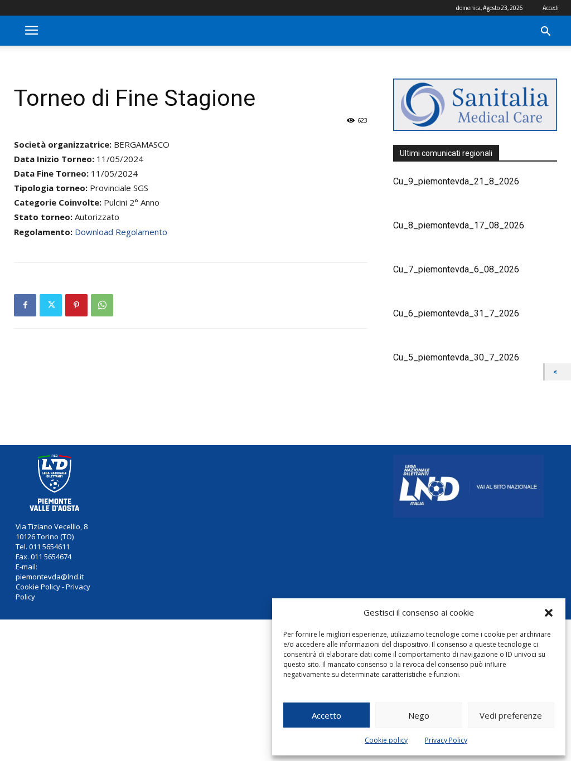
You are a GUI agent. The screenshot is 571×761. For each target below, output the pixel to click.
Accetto (326, 715)
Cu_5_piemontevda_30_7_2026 (456, 357)
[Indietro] (558, 372)
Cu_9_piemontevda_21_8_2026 (456, 181)
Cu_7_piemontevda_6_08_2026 (456, 269)
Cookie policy (386, 740)
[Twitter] (51, 305)
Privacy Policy (446, 740)
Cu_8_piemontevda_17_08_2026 (458, 225)
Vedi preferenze (511, 715)
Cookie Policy (38, 587)
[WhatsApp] (102, 305)
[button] (548, 612)
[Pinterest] (76, 305)
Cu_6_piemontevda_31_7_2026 (456, 313)
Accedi (551, 7)
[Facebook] (25, 305)
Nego (418, 715)
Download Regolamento (121, 231)
